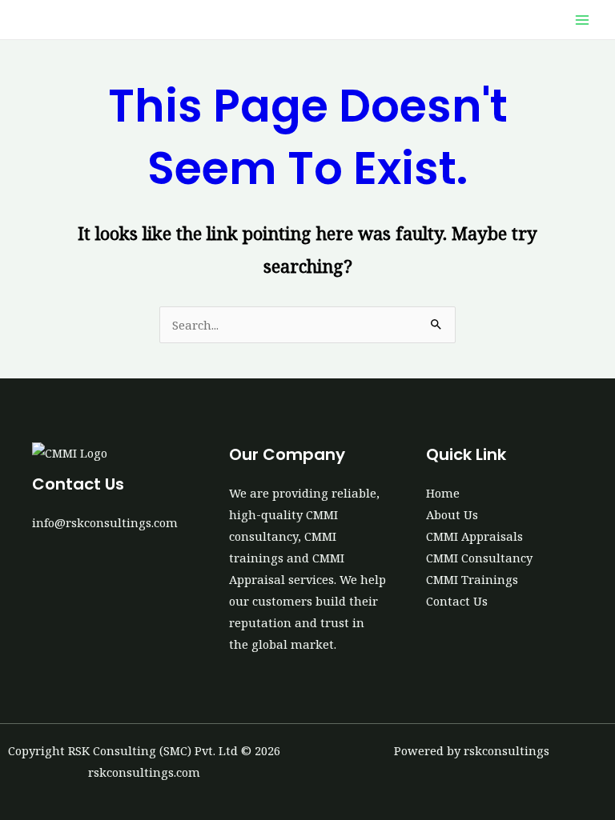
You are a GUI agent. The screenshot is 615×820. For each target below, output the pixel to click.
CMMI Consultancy (479, 558)
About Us (452, 514)
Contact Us (457, 601)
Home (443, 493)
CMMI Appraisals (474, 536)
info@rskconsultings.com (105, 522)
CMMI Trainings (472, 579)
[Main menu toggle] (582, 20)
